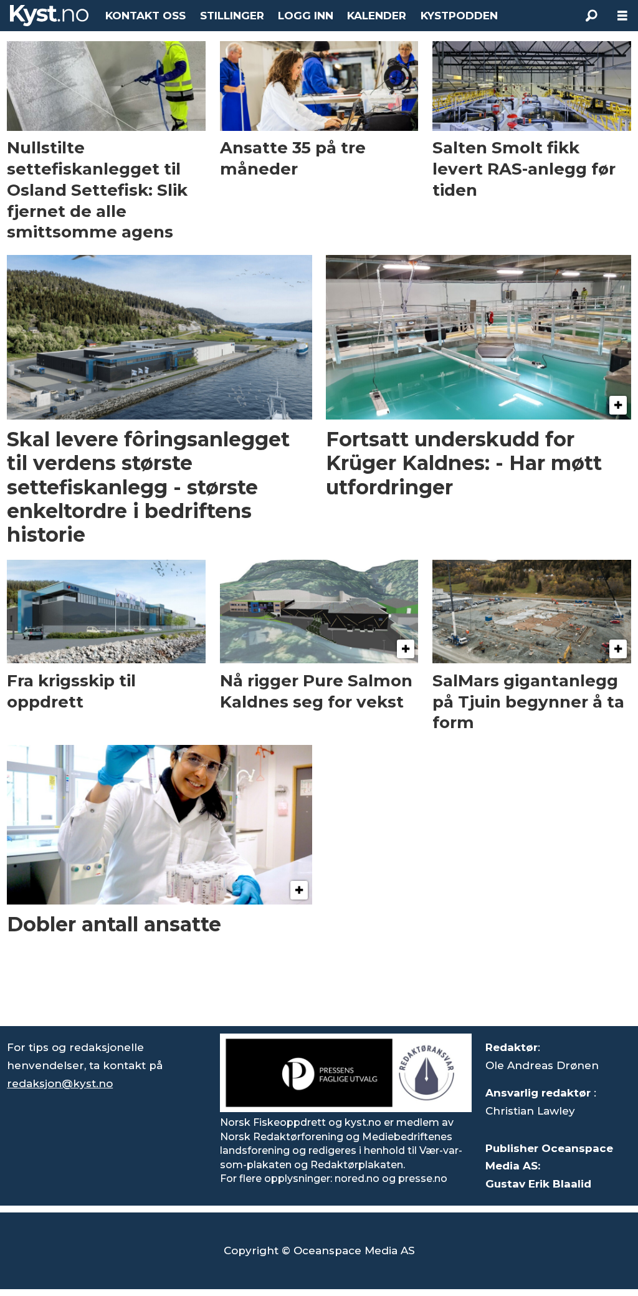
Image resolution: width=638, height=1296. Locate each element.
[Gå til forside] (49, 15)
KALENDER (376, 15)
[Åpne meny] (622, 16)
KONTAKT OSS (145, 15)
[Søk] (591, 15)
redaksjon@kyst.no (60, 1083)
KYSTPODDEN (459, 15)
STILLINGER (232, 15)
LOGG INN (305, 15)
